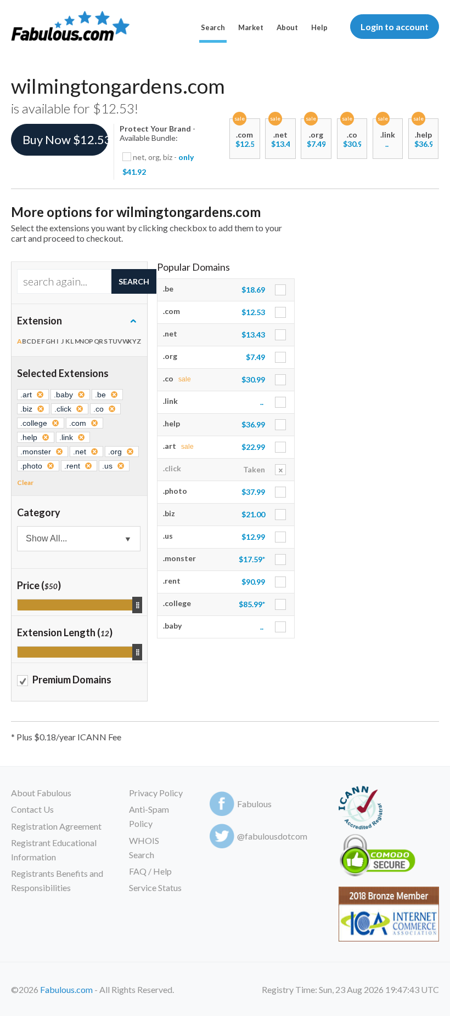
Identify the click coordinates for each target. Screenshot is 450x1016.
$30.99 (355, 144)
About (287, 27)
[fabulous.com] (70, 26)
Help (319, 27)
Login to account (395, 26)
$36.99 (426, 144)
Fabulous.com (66, 989)
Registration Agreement (56, 826)
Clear (25, 482)
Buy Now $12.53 (65, 139)
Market (250, 27)
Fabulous (254, 803)
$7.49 (316, 144)
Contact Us (32, 809)
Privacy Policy (156, 792)
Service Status (155, 887)
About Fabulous (41, 792)
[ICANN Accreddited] (360, 810)
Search (213, 27)
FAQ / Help (150, 871)
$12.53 (247, 144)
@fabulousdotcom (272, 836)
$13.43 (283, 144)
